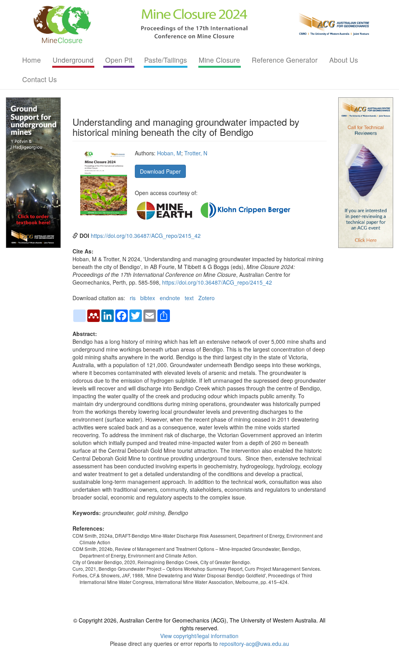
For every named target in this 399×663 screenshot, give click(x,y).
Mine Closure (219, 60)
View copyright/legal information (199, 636)
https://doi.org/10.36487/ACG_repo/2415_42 (146, 235)
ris (133, 298)
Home (31, 60)
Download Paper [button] (160, 171)
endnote (170, 298)
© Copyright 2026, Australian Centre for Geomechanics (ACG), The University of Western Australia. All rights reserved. (199, 624)
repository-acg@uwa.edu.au (254, 643)
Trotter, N (195, 153)
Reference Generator (285, 60)
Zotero (206, 298)
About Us (343, 60)
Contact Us (39, 79)
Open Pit (118, 60)
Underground (73, 60)
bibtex (147, 298)
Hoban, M (169, 153)
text (189, 298)
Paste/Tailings (165, 60)
